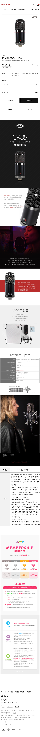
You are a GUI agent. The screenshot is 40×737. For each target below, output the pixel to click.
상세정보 (10, 109)
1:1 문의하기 (10, 706)
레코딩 (37, 10)
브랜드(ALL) (5, 10)
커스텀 (13, 10)
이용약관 (10, 692)
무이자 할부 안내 (7, 68)
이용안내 (29, 692)
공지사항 (17, 706)
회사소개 (3, 692)
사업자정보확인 (27, 717)
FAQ (3, 706)
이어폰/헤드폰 (22, 10)
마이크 (31, 10)
